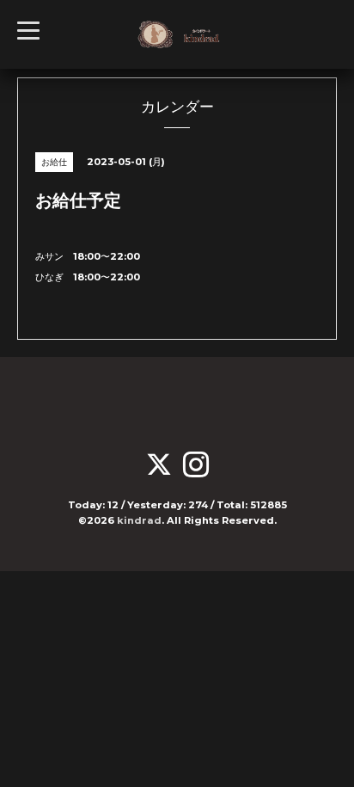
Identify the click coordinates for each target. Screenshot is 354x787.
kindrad (139, 520)
